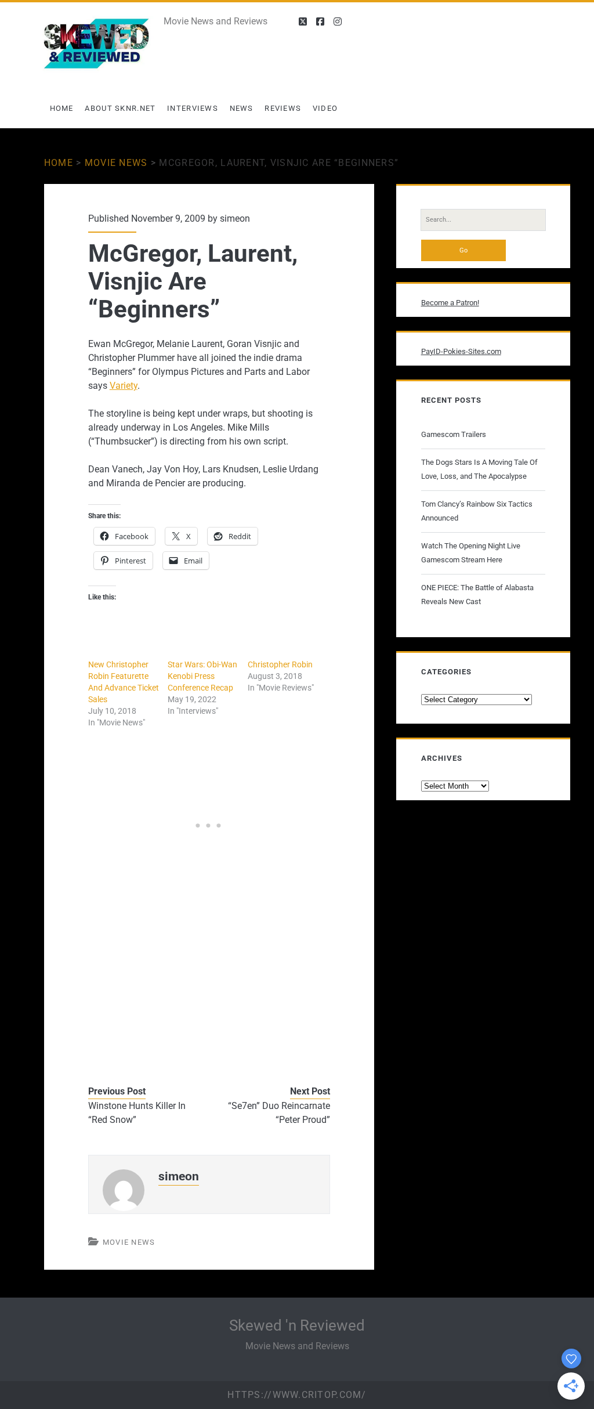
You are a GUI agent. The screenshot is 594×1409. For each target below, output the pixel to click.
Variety (123, 385)
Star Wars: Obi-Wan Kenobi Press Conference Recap (202, 676)
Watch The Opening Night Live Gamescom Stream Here (470, 552)
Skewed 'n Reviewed (297, 1325)
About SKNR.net (120, 108)
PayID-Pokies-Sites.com (461, 351)
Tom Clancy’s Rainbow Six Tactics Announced (477, 511)
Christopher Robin (280, 664)
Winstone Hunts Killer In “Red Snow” (137, 1112)
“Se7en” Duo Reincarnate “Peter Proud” (279, 1112)
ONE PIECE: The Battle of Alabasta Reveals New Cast (477, 594)
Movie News (116, 162)
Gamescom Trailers (453, 434)
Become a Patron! (450, 302)
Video (325, 108)
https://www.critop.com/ (296, 1394)
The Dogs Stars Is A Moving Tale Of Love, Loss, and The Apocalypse (479, 469)
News (241, 108)
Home (62, 108)
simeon (235, 218)
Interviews (192, 108)
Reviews (283, 108)
